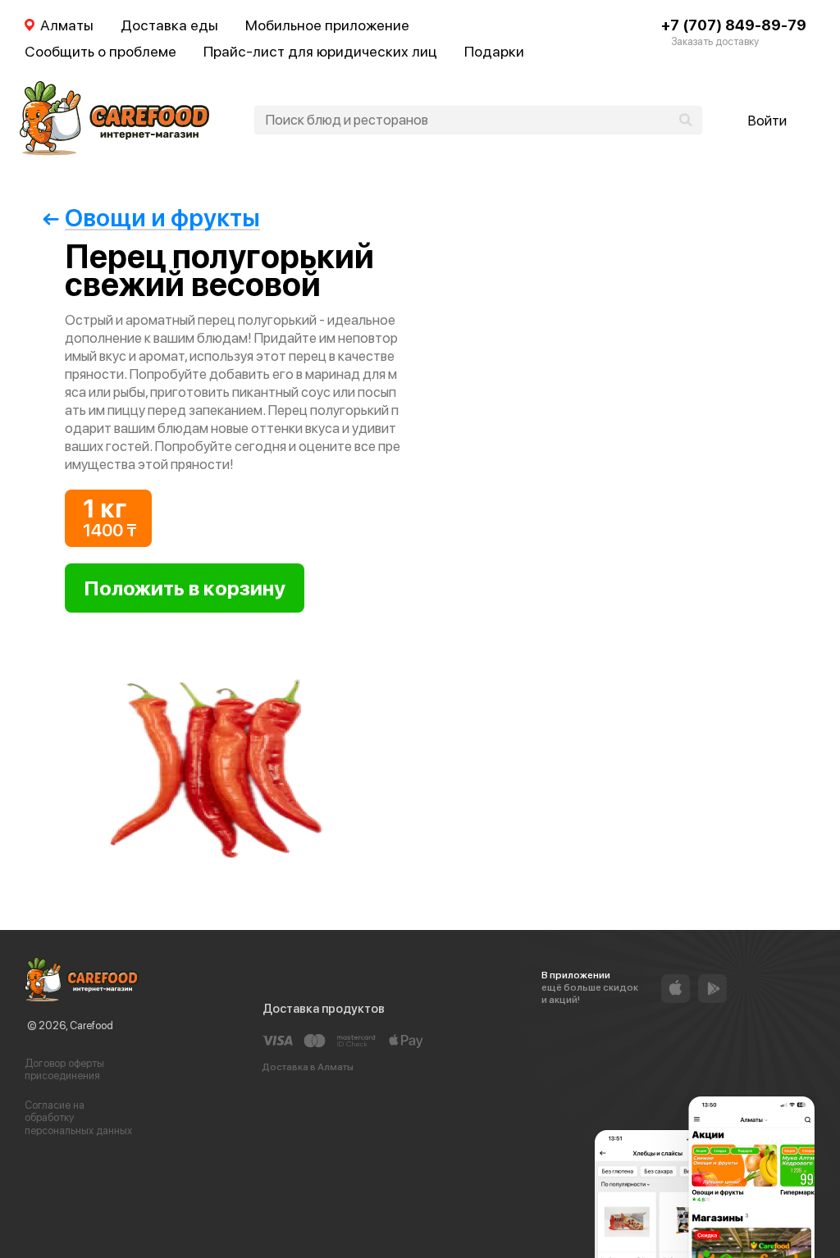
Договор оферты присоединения (64, 1070)
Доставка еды (169, 25)
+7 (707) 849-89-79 (733, 25)
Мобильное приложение (327, 25)
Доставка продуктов (323, 1008)
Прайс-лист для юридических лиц (320, 51)
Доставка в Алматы (308, 1067)
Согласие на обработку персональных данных (78, 1118)
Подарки (494, 51)
